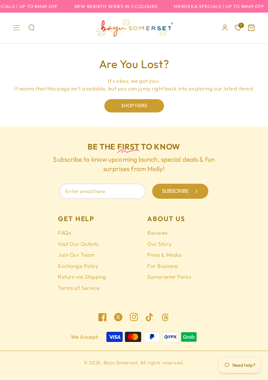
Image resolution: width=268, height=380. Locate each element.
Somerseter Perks (169, 276)
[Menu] (16, 28)
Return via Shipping (82, 276)
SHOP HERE (134, 105)
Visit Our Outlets (78, 244)
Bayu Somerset (120, 362)
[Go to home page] (134, 27)
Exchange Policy (78, 266)
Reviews (157, 232)
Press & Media (164, 254)
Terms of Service (78, 288)
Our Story (159, 244)
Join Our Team (76, 254)
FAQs (64, 232)
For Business (162, 266)
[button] (31, 28)
